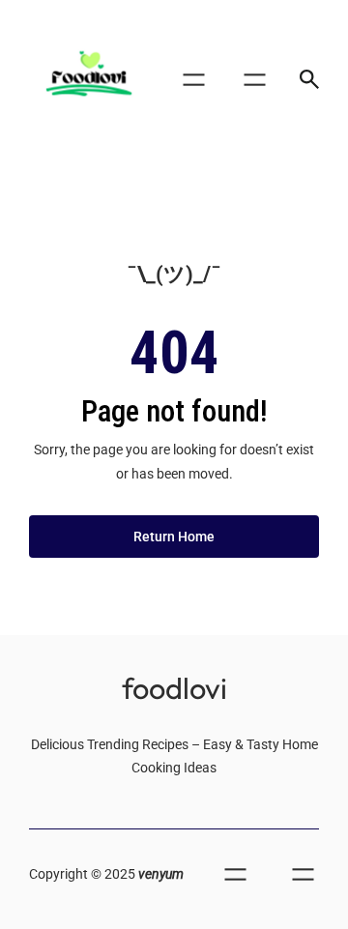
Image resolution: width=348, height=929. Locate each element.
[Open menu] (194, 80)
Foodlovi (174, 688)
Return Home (174, 536)
